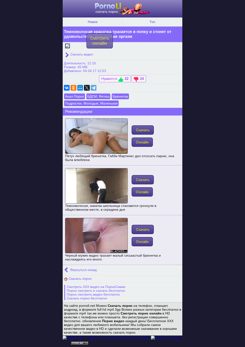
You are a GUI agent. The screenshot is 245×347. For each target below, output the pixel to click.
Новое (93, 22)
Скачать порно (80, 279)
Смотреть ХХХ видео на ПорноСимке (96, 287)
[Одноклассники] (73, 88)
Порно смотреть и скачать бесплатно (96, 290)
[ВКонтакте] (67, 88)
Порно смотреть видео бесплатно (93, 294)
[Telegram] (93, 88)
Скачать (143, 130)
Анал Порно (74, 96)
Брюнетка (120, 96)
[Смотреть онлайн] (67, 45)
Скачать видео (81, 54)
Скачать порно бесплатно (87, 298)
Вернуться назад (83, 270)
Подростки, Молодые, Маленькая (91, 103)
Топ (152, 22)
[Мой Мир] (80, 88)
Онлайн (142, 142)
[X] (87, 88)
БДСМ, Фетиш (98, 96)
